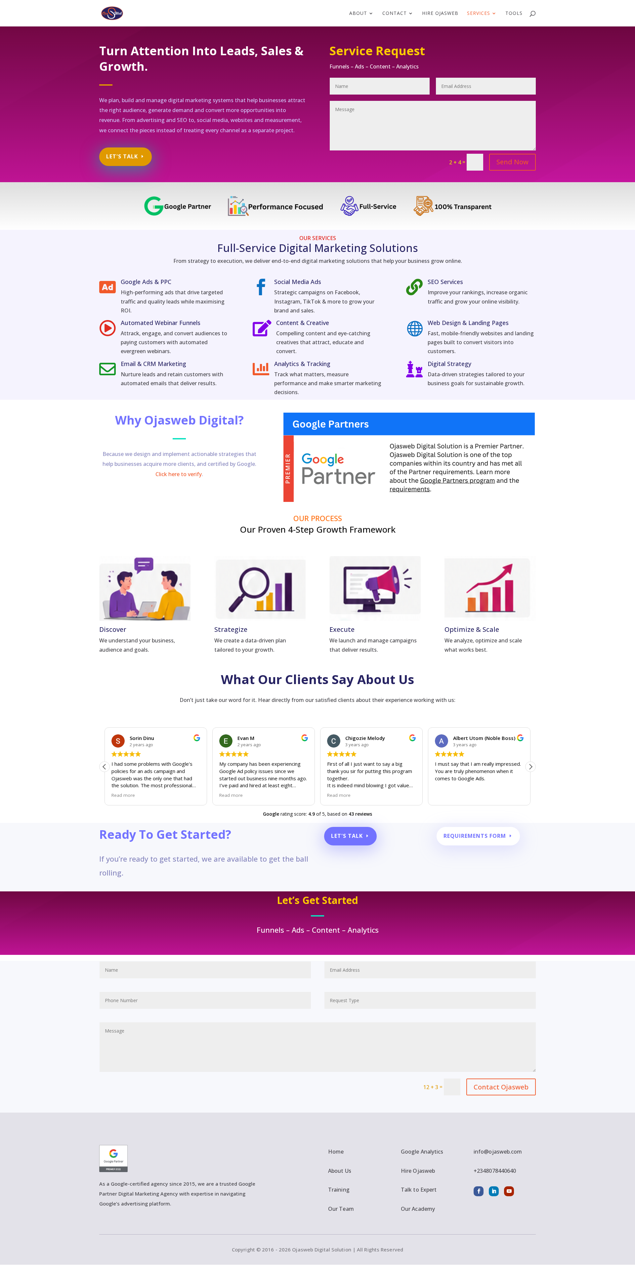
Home (336, 1151)
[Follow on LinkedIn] (494, 1191)
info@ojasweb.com (498, 1151)
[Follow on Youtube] (509, 1191)
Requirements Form (475, 835)
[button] (530, 767)
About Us (339, 1170)
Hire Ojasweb (440, 13)
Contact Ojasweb (501, 1086)
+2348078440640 (495, 1170)
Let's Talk (347, 835)
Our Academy (418, 1208)
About (358, 13)
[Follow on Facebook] (479, 1191)
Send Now (512, 161)
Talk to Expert (419, 1189)
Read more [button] (123, 795)
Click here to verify (178, 474)
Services (478, 13)
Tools (514, 13)
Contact (394, 13)
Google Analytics (422, 1151)
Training (339, 1189)
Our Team (341, 1208)
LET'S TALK (122, 156)
